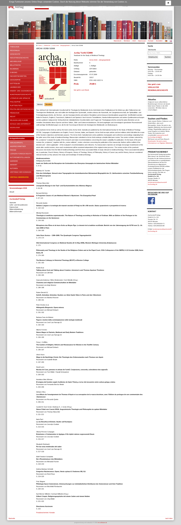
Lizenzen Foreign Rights (21, 154)
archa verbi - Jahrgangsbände (61, 45)
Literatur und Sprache (20, 98)
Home (40, 45)
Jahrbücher (15, 87)
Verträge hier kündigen (20, 172)
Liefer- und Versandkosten (18, 205)
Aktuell (11, 192)
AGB (134, 41)
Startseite (12, 202)
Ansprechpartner (18, 146)
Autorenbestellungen (20, 157)
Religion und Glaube (19, 120)
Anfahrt (13, 165)
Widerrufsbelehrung (16, 209)
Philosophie (15, 102)
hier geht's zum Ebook (81, 90)
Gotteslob (15, 83)
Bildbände (14, 69)
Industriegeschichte (19, 58)
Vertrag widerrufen (19, 177)
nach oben (169, 518)
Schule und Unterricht (20, 124)
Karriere (14, 161)
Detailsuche (153, 57)
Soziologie (15, 127)
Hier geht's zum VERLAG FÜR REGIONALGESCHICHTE (158, 87)
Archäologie (15, 61)
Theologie (14, 47)
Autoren (14, 168)
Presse (13, 150)
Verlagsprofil (16, 143)
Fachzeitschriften (18, 76)
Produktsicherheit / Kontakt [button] (45, 512)
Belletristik (15, 65)
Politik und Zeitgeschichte (22, 109)
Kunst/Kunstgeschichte (20, 94)
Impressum (142, 41)
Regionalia (15, 50)
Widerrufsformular (15, 211)
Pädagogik (14, 113)
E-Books (13, 72)
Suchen (168, 57)
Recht (12, 116)
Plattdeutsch (16, 105)
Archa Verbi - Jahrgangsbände (99, 60)
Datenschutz (13, 207)
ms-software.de (102, 522)
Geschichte (15, 54)
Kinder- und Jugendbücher (22, 91)
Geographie (15, 80)
